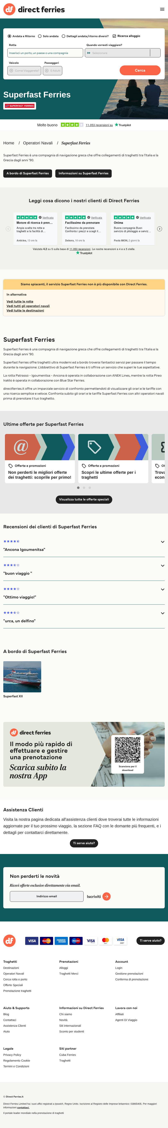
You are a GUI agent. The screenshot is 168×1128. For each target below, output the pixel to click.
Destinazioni (11, 967)
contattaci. (23, 1107)
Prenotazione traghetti (17, 990)
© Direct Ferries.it (13, 1096)
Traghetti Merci (68, 973)
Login (118, 967)
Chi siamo (65, 1014)
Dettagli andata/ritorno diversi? (88, 36)
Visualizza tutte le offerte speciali (84, 499)
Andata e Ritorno (23, 36)
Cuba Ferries (67, 1054)
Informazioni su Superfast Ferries (83, 173)
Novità (63, 1020)
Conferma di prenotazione (131, 979)
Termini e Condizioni (16, 1066)
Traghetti (64, 1060)
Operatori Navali (38, 143)
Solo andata (50, 36)
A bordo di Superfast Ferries (28, 173)
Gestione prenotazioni (129, 973)
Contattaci (9, 1020)
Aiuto (6, 1031)
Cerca (140, 70)
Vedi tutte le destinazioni (25, 310)
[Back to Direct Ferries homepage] (34, 9)
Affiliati (119, 1014)
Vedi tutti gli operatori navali (28, 306)
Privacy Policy (12, 1054)
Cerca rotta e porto (15, 979)
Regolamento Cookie (16, 1060)
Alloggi (63, 967)
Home (8, 143)
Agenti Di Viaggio (126, 1020)
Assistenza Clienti (14, 1025)
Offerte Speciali (13, 985)
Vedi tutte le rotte (20, 301)
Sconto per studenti (71, 1031)
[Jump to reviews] (84, 125)
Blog (6, 1014)
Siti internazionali (70, 1025)
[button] (84, 546)
